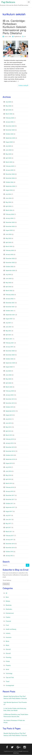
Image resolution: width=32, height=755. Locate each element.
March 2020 (9, 386)
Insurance (8, 637)
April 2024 (8, 205)
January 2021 (9, 346)
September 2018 (10, 458)
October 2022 (9, 266)
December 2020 (10, 350)
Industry (8, 632)
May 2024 (8, 201)
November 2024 (10, 177)
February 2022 (10, 294)
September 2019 (10, 410)
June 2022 (9, 278)
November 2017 (10, 499)
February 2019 (10, 438)
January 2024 (9, 217)
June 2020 (9, 374)
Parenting (8, 657)
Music (7, 645)
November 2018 (10, 450)
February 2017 (10, 535)
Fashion (8, 616)
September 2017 (10, 507)
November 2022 (10, 262)
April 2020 (8, 382)
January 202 (9, 555)
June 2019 (9, 422)
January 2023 (9, 254)
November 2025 (10, 129)
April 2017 (8, 527)
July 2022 (8, 274)
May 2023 (8, 238)
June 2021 (9, 326)
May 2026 (8, 105)
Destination (9, 608)
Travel (7, 681)
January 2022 (9, 298)
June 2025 (9, 149)
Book (7, 596)
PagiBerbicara (17, 36)
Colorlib (20, 750)
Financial (8, 620)
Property (8, 665)
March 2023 (9, 246)
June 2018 (9, 471)
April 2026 (8, 109)
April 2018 (8, 479)
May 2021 (8, 330)
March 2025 (9, 161)
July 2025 (8, 145)
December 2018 (10, 446)
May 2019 (8, 426)
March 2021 (9, 338)
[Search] (27, 564)
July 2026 (8, 101)
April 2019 (8, 430)
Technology (9, 673)
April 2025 (8, 157)
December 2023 (10, 222)
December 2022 (10, 258)
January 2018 (9, 491)
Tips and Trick (10, 677)
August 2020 (9, 366)
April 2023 (8, 242)
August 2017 (9, 511)
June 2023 (9, 234)
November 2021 (10, 306)
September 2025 (10, 137)
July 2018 (8, 467)
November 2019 (10, 402)
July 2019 (8, 418)
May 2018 (8, 474)
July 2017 (8, 515)
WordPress (16, 752)
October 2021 (9, 310)
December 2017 (10, 495)
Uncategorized (10, 685)
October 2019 (9, 406)
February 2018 (10, 487)
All (25, 36)
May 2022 (8, 282)
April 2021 (8, 334)
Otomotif (8, 649)
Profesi (8, 661)
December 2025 (10, 125)
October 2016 (9, 551)
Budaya (8, 600)
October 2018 (9, 454)
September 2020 (10, 362)
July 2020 (8, 370)
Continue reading (22, 85)
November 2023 (10, 226)
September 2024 (10, 185)
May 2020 (8, 378)
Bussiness (8, 604)
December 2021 (10, 302)
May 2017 (8, 523)
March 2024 (9, 210)
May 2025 (8, 153)
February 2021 (10, 342)
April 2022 (8, 286)
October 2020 (9, 358)
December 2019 (10, 398)
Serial (7, 669)
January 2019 (9, 442)
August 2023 (9, 230)
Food (7, 624)
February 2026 (10, 117)
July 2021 (8, 322)
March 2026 (9, 113)
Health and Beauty (11, 628)
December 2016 (10, 543)
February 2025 (10, 165)
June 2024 (9, 197)
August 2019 (9, 414)
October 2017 (9, 503)
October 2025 (9, 133)
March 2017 (9, 531)
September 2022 (10, 270)
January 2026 (9, 121)
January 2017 (9, 539)
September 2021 (10, 314)
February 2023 (10, 250)
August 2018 (9, 462)
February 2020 (10, 390)
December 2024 (10, 173)
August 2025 (9, 141)
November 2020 (10, 354)
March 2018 (9, 483)
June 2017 (9, 519)
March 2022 (9, 290)
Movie (7, 641)
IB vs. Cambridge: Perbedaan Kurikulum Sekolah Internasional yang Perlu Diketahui (14, 27)
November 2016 (10, 547)
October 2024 (9, 181)
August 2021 (9, 318)
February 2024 (10, 214)
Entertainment (10, 612)
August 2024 (9, 189)
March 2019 (9, 434)
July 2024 (8, 193)
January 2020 (9, 394)
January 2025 (9, 169)
